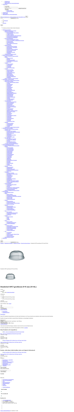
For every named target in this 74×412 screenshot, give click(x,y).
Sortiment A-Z (7, 1)
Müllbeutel (9, 158)
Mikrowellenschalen (10, 75)
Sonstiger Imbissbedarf (11, 223)
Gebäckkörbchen (10, 109)
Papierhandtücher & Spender (12, 160)
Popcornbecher (9, 113)
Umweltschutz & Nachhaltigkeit (8, 379)
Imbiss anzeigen (9, 225)
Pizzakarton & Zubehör (11, 202)
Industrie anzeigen (10, 167)
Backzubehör (9, 174)
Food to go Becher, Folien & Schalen (13, 203)
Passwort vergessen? (10, 11)
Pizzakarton (9, 112)
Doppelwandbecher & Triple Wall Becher (14, 35)
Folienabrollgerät (10, 175)
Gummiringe (9, 177)
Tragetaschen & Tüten (11, 121)
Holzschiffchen (9, 73)
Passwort (6, 8)
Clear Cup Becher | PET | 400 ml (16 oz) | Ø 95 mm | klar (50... (11, 342)
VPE (1, 306)
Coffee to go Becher (10, 34)
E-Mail (6, 7)
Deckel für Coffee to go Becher (12, 49)
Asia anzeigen (9, 232)
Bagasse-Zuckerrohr (10, 70)
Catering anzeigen (10, 63)
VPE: (1, 305)
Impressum (4, 385)
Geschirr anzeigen (10, 69)
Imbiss (6, 224)
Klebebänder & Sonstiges (11, 178)
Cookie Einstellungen (6, 387)
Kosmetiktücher (9, 155)
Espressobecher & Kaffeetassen (12, 36)
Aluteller (8, 126)
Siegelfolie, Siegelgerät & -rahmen (13, 180)
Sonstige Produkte (8, 183)
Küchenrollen (9, 156)
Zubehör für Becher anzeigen (12, 46)
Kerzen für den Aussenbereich (12, 188)
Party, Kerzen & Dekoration (12, 142)
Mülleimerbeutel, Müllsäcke (11, 93)
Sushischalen (9, 116)
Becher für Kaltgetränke (9, 38)
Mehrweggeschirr (10, 74)
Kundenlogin (5, 4)
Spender (8, 164)
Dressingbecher (9, 104)
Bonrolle (8, 186)
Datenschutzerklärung (6, 382)
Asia (5, 231)
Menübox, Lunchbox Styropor (12, 110)
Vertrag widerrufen (3, 410)
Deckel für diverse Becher (11, 50)
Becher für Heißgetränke (9, 31)
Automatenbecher (10, 33)
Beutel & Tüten (9, 198)
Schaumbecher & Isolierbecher (12, 37)
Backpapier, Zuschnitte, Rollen (12, 173)
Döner (6, 220)
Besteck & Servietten (10, 204)
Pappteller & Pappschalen (11, 76)
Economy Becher (10, 41)
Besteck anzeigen (10, 58)
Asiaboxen (9, 233)
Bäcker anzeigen (10, 194)
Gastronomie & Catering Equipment (13, 187)
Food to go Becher (10, 108)
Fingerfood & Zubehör (11, 72)
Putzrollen (8, 161)
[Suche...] (13, 18)
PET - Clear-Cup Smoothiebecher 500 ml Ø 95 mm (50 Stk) (10, 333)
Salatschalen (9, 119)
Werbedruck (5, 238)
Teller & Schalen (10, 229)
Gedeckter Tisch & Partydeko (8, 128)
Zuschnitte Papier (10, 99)
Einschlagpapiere (10, 84)
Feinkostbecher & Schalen (11, 106)
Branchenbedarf (5, 191)
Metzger (6, 205)
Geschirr (6, 68)
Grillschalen (9, 66)
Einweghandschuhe (10, 149)
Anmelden (26, 327)
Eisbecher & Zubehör (10, 105)
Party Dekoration (8, 137)
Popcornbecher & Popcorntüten (12, 212)
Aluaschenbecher (10, 124)
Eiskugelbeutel (9, 85)
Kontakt (4, 384)
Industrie (6, 166)
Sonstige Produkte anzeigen (11, 184)
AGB (3, 381)
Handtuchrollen (9, 152)
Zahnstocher (9, 61)
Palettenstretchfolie (10, 94)
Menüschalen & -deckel (11, 111)
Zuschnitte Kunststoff (10, 98)
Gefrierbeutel (9, 88)
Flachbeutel (9, 86)
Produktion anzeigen (10, 172)
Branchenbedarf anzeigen (9, 192)
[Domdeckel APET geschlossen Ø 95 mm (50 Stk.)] (10, 284)
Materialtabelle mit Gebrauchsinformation (12, 3)
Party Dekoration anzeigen (11, 138)
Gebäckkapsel (9, 176)
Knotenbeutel (9, 91)
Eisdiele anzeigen (10, 216)
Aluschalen (9, 120)
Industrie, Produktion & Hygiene (8, 144)
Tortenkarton (9, 117)
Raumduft (8, 162)
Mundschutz (9, 159)
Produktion (7, 171)
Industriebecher (9, 168)
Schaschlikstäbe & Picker (11, 141)
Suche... (17, 18)
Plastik (8, 218)
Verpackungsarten (8, 100)
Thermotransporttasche (11, 189)
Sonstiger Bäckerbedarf (11, 199)
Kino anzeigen (9, 211)
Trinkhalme (9, 53)
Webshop (8, 410)
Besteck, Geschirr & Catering (8, 55)
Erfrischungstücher (10, 150)
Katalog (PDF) (7, 2)
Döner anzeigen (9, 221)
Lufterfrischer (9, 157)
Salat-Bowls (9, 114)
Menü (2, 25)
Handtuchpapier (9, 151)
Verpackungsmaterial (10, 208)
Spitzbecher (9, 44)
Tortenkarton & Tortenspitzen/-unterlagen (14, 196)
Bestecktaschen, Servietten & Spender (13, 132)
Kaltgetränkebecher (10, 42)
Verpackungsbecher (10, 118)
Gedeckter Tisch (7, 130)
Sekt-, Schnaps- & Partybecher (12, 43)
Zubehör (8, 219)
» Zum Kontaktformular (7, 400)
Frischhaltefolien (10, 87)
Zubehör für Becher (8, 45)
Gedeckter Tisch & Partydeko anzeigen (11, 129)
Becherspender (9, 48)
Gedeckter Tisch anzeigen (11, 131)
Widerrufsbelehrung (6, 383)
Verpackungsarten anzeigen (11, 101)
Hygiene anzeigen (10, 147)
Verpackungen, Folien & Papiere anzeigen (12, 80)
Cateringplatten (9, 64)
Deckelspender (9, 51)
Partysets (8, 140)
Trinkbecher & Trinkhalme (11, 213)
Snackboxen (9, 214)
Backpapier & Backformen (11, 195)
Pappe (8, 217)
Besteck (6, 57)
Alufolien (8, 83)
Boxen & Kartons (10, 103)
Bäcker (6, 193)
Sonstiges (6, 122)
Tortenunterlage (9, 182)
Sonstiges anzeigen (10, 123)
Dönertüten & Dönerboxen (11, 222)
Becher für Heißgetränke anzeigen (13, 32)
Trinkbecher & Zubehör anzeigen (10, 30)
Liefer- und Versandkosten (7, 380)
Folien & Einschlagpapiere (11, 228)
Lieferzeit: (2, 291)
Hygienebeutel (9, 153)
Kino (6, 210)
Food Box (8, 107)
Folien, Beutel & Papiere (9, 81)
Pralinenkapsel (9, 179)
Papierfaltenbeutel (10, 95)
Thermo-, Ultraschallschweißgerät (13, 181)
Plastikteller (9, 77)
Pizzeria (6, 200)
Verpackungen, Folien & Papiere (8, 79)
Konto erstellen (9, 10)
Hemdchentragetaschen (11, 90)
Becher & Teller (9, 197)
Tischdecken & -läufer (11, 136)
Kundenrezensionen (6, 312)
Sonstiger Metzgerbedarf (11, 209)
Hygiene (6, 146)
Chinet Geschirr (9, 71)
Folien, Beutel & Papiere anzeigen (13, 82)
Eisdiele (6, 215)
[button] (4, 23)
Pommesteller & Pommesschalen (12, 226)
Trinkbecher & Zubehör (7, 29)
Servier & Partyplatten (11, 67)
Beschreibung (5, 311)
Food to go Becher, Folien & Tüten (13, 234)
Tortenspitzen (9, 135)
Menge (1, 307)
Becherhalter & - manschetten (12, 47)
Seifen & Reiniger (10, 163)
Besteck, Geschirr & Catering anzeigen (11, 56)
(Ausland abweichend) (10, 292)
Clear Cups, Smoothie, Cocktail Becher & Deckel (15, 40)
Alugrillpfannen (9, 125)
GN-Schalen (9, 65)
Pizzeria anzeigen (10, 201)
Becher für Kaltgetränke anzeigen (12, 39)
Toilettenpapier (9, 165)
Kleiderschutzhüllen (10, 154)
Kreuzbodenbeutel (10, 92)
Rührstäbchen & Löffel (11, 52)
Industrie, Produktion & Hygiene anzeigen (12, 145)
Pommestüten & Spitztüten (11, 227)
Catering (6, 62)
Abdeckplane (9, 185)
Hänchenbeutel (9, 89)
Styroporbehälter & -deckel (11, 115)
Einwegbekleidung (10, 148)
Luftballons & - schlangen (11, 139)
